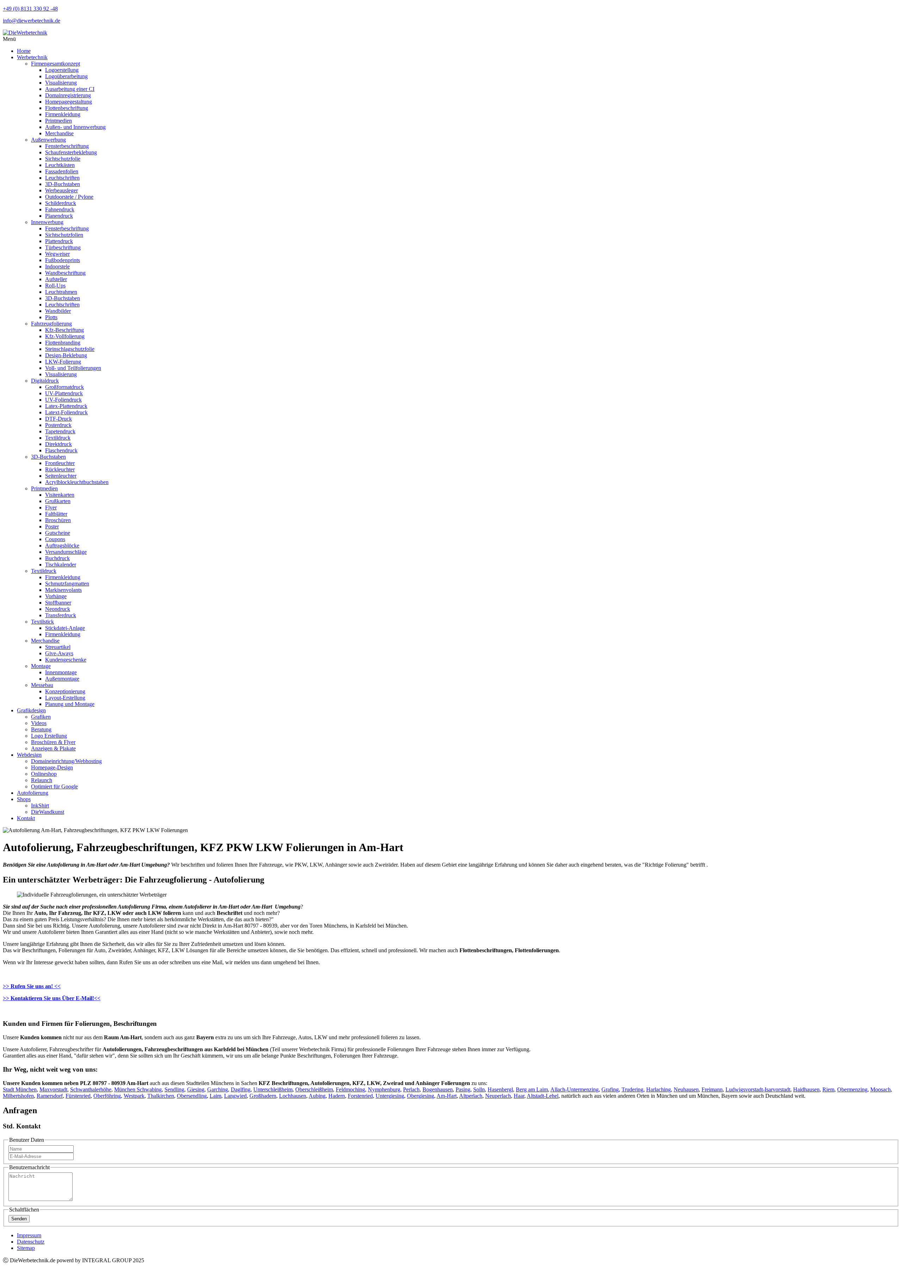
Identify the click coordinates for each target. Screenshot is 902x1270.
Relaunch (41, 780)
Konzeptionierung (65, 691)
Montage (41, 666)
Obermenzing (852, 1089)
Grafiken (41, 717)
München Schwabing (138, 1089)
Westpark (134, 1096)
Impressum (29, 1235)
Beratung (41, 729)
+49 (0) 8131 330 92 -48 (30, 9)
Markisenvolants (63, 590)
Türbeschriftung (63, 247)
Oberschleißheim (314, 1089)
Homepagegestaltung (68, 102)
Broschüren (58, 520)
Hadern (336, 1096)
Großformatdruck (64, 387)
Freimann (712, 1089)
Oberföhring (107, 1096)
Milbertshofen (18, 1096)
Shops (24, 799)
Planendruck (59, 216)
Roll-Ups (55, 286)
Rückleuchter (60, 469)
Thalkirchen (160, 1096)
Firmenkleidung (62, 114)
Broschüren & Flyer (53, 742)
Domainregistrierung (68, 95)
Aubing (317, 1096)
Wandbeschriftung (65, 273)
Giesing (195, 1089)
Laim (215, 1096)
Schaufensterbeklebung (71, 152)
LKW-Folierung (63, 362)
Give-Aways (59, 653)
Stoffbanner (58, 603)
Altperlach (470, 1096)
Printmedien (58, 121)
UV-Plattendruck (64, 393)
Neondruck (57, 609)
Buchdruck (57, 558)
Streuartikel (57, 647)
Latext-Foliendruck (66, 412)
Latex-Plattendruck (66, 406)
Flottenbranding (62, 343)
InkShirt (40, 806)
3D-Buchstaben (62, 184)
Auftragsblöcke (62, 546)
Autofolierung (32, 793)
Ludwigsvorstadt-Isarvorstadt (757, 1089)
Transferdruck (60, 615)
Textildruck (57, 438)
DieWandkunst (47, 812)
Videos (39, 723)
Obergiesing (420, 1096)
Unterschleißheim (272, 1089)
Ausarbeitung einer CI (69, 89)
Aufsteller (56, 279)
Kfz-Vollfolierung (65, 336)
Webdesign (29, 755)
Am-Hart (447, 1096)
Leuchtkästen (60, 165)
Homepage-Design (52, 767)
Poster (52, 526)
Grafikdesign (31, 710)
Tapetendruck (60, 431)
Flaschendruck (61, 450)
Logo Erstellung (49, 736)
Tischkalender (60, 565)
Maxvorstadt (53, 1089)
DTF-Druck (58, 419)
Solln (479, 1089)
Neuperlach (498, 1096)
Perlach (411, 1089)
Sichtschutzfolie (62, 159)
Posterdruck (58, 425)
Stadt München (20, 1089)
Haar (519, 1096)
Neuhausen (686, 1089)
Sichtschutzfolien (64, 235)
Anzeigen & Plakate (53, 748)
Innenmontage (61, 672)
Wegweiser (57, 254)
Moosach (880, 1089)
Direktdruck (58, 444)
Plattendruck (59, 241)
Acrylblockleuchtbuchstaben (77, 482)
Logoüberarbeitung (66, 76)
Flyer (51, 507)
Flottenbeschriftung (66, 108)
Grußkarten (57, 501)
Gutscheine (57, 533)
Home (24, 51)
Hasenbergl (500, 1089)
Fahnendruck (59, 209)
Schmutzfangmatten (67, 584)
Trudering (632, 1089)
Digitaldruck (45, 381)
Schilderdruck (60, 203)
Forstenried (360, 1096)
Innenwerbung (47, 222)
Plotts (51, 317)
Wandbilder (58, 311)
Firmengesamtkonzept (55, 64)
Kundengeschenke (65, 660)
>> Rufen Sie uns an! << (32, 986)
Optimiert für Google (54, 786)
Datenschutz (30, 1242)
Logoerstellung (62, 70)
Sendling (174, 1089)
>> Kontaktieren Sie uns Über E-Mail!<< (51, 998)
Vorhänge (56, 596)
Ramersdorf (50, 1096)
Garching (217, 1089)
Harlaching (658, 1089)
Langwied (235, 1096)
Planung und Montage (69, 704)
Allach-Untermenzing (574, 1089)
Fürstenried (78, 1096)
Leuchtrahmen (61, 292)
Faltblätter (56, 514)
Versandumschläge (66, 552)
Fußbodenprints (62, 260)
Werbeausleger (61, 190)
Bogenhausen (437, 1089)
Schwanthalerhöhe (90, 1089)
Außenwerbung (48, 140)
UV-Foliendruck (63, 400)
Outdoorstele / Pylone (69, 197)
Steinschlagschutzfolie (69, 349)
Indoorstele (57, 267)
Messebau (42, 685)
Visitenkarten (59, 495)
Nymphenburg (384, 1089)
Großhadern (262, 1096)
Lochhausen (292, 1096)
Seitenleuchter (60, 476)
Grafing (610, 1089)
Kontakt (26, 818)
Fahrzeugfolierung (51, 324)
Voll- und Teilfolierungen (73, 368)
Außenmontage (62, 679)
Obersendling (192, 1096)
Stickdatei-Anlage (65, 628)
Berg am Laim (532, 1089)
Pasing (463, 1089)
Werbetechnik (32, 57)
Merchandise (59, 133)
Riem (828, 1089)
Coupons (55, 539)
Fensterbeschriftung (67, 146)
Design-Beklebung (66, 355)
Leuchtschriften (62, 178)
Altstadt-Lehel (542, 1096)
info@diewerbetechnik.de (31, 21)
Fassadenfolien (61, 171)
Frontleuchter (60, 463)
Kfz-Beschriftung (64, 330)
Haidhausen (806, 1089)
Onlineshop (44, 774)
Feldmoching (350, 1089)
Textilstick (42, 622)
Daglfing (241, 1089)
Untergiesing (390, 1096)
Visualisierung (61, 83)
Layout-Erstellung (65, 698)
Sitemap (26, 1248)
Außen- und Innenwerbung (75, 127)
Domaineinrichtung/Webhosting (66, 761)
